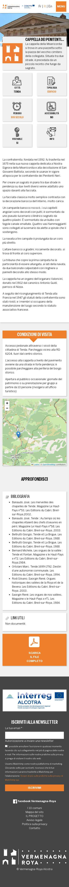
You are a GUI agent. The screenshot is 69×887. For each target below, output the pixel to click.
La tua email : (14, 728)
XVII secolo (17, 117)
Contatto (34, 828)
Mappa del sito (34, 812)
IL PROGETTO (34, 816)
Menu (61, 6)
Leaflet (36, 464)
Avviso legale (34, 820)
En (50, 6)
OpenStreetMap (49, 464)
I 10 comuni (34, 808)
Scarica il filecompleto (35, 657)
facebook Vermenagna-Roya (36, 801)
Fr (40, 6)
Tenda (17, 89)
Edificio (51, 91)
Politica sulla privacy (34, 824)
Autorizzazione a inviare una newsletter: (29, 740)
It (45, 6)
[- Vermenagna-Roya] (18, 6)
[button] (18, 434)
